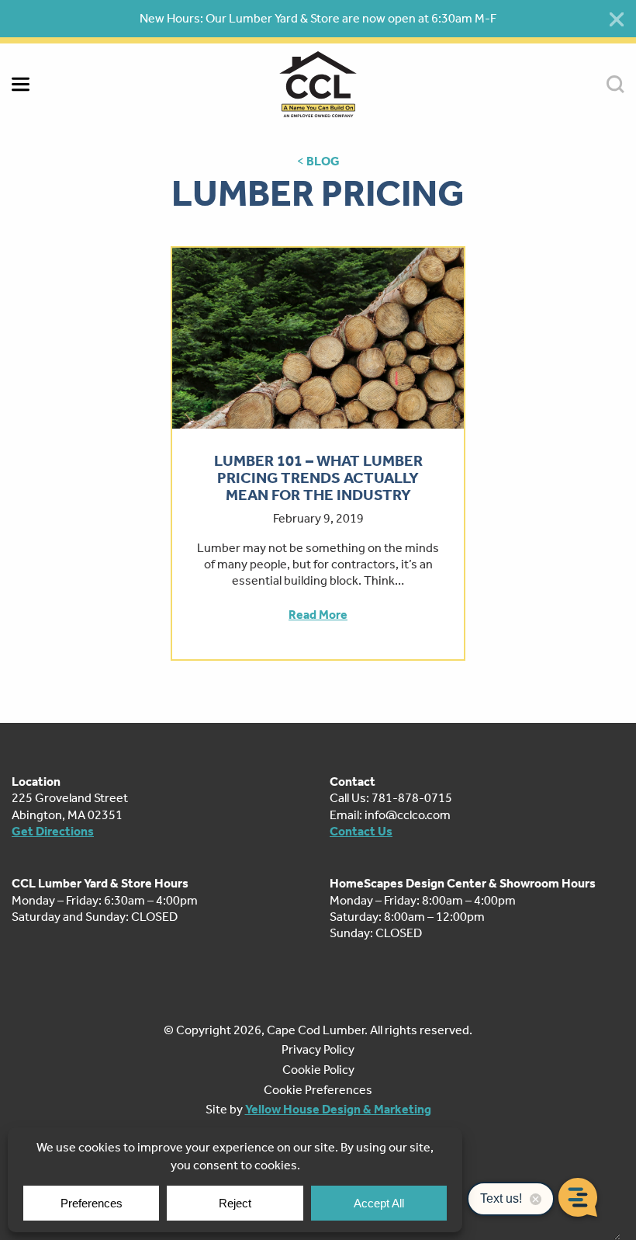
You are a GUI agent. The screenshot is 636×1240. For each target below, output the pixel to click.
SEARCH (615, 84)
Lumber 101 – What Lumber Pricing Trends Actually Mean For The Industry (318, 477)
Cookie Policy (318, 1069)
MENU (20, 84)
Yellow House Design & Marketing (338, 1109)
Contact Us (361, 831)
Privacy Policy (318, 1049)
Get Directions (53, 831)
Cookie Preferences (318, 1089)
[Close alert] (617, 19)
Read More (318, 614)
